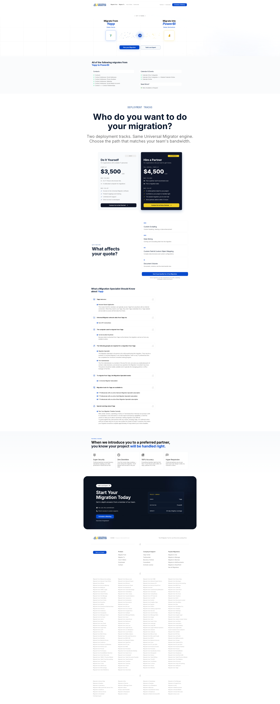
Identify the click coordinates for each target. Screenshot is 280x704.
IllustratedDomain (125, 538)
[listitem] (118, 181)
